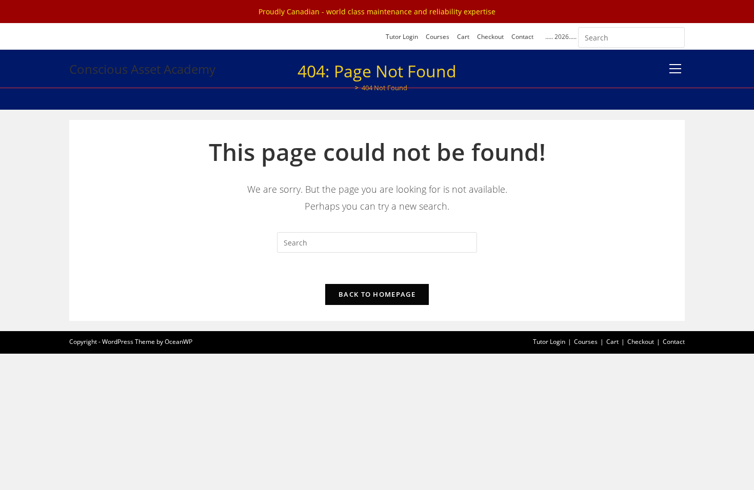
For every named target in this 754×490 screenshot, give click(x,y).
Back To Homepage (377, 294)
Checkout (490, 36)
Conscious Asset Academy (142, 68)
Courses (437, 36)
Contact (522, 36)
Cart (463, 36)
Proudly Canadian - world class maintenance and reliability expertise (377, 11)
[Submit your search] (674, 36)
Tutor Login (402, 36)
